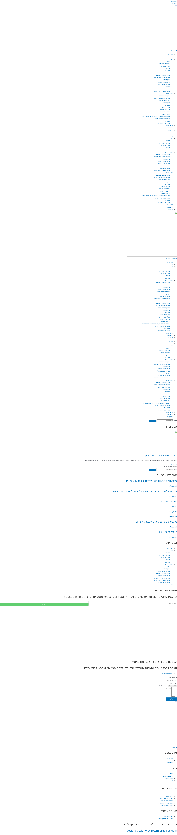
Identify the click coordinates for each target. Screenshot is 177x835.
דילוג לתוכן (174, 1)
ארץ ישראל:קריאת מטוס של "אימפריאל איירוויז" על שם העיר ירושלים (144, 491)
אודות (171, 57)
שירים (168, 68)
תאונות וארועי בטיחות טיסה (162, 98)
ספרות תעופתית (165, 66)
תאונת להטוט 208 (168, 532)
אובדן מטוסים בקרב (164, 100)
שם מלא (174, 678)
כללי (172, 59)
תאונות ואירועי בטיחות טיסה (162, 78)
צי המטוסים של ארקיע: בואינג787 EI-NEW (156, 522)
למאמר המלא (173, 486)
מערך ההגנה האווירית (164, 123)
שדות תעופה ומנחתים (164, 82)
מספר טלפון (173, 683)
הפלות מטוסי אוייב (164, 110)
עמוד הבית (170, 55)
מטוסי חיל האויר (165, 107)
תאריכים (167, 71)
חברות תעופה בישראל (163, 84)
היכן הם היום (166, 80)
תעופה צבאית (169, 94)
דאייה (168, 87)
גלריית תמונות (169, 126)
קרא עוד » (174, 464)
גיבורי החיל (167, 121)
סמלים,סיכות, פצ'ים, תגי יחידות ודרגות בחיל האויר (156, 116)
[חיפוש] (152, 421)
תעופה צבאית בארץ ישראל (162, 119)
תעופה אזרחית (169, 73)
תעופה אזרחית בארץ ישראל (162, 91)
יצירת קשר (170, 130)
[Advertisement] (121, 619)
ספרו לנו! (174, 696)
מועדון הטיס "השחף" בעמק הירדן (161, 455)
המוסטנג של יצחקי (168, 501)
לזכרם (168, 61)
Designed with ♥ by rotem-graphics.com (151, 830)
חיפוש (175, 421)
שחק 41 (173, 511)
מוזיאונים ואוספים (164, 64)
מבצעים (167, 105)
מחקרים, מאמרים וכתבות (163, 75)
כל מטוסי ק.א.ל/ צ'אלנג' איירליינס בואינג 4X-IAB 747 (151, 481)
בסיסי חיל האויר (165, 114)
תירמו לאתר (170, 128)
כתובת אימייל (173, 680)
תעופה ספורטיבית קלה (163, 89)
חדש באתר (170, 548)
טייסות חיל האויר (165, 112)
